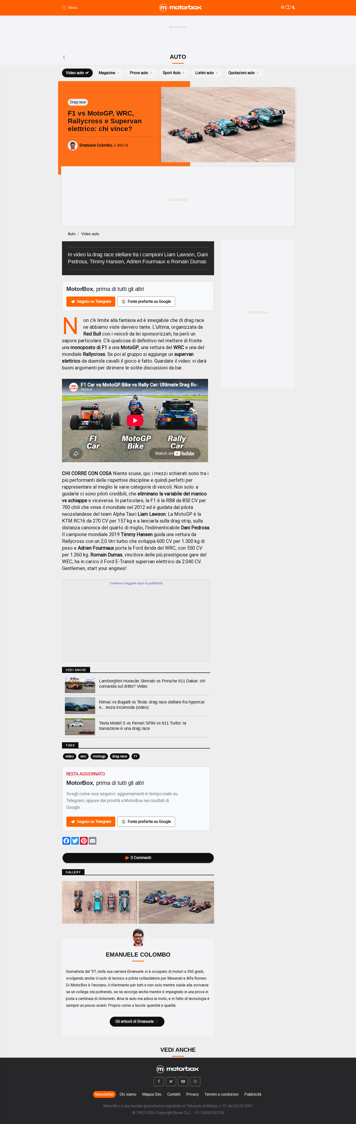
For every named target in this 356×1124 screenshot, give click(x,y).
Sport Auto (172, 72)
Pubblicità (252, 1094)
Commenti (141, 857)
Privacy (192, 1094)
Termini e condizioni (222, 1094)
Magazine (107, 72)
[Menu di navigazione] (69, 8)
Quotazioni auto (241, 72)
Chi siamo (128, 1094)
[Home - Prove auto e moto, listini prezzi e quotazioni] (181, 8)
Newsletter (104, 1094)
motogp (99, 756)
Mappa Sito (152, 1094)
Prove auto (139, 72)
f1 (135, 756)
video (69, 756)
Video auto (75, 72)
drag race (119, 756)
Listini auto (204, 72)
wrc (83, 756)
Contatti (173, 1094)
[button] (159, 1081)
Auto (72, 234)
